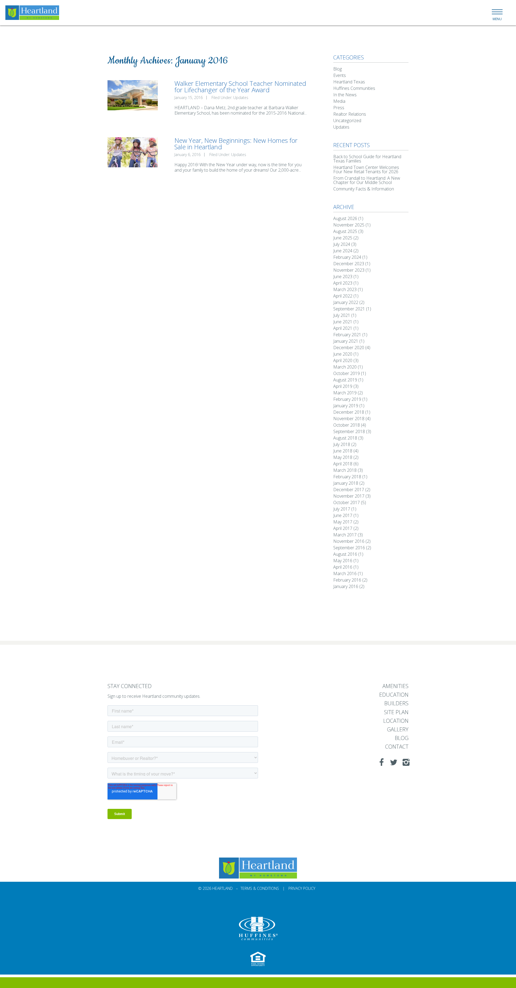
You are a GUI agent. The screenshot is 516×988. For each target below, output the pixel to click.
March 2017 (345, 535)
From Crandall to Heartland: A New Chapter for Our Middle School (366, 180)
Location (395, 721)
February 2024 (347, 257)
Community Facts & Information (363, 189)
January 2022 (345, 302)
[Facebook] (380, 762)
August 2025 (345, 231)
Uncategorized (347, 120)
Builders (396, 703)
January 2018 (345, 483)
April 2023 (342, 283)
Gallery (397, 729)
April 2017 (342, 528)
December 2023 (348, 264)
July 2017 (341, 509)
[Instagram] (404, 762)
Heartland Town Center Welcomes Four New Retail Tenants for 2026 (366, 169)
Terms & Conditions (260, 888)
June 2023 (342, 276)
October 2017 (346, 502)
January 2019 (345, 406)
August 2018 (345, 438)
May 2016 (342, 561)
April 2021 (342, 328)
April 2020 (342, 360)
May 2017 (342, 522)
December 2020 (348, 347)
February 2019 (347, 399)
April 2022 (342, 296)
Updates (240, 97)
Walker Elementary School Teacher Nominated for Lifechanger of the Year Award (240, 86)
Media (339, 101)
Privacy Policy (301, 888)
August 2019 (345, 380)
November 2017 (348, 496)
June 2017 (342, 515)
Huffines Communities (354, 88)
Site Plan (396, 712)
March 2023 (345, 289)
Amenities (395, 686)
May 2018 (342, 457)
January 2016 (345, 586)
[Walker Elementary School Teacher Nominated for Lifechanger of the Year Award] (133, 95)
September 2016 (349, 548)
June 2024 (342, 251)
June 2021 (342, 322)
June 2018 (342, 451)
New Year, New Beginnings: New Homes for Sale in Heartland (236, 143)
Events (339, 75)
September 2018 (349, 431)
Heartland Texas (349, 82)
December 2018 (348, 412)
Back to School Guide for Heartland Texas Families (367, 159)
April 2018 (342, 464)
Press (338, 108)
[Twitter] (392, 762)
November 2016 (348, 541)
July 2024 (341, 244)
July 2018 (341, 444)
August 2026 (345, 218)
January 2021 (345, 341)
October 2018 (346, 425)
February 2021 (347, 335)
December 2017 (348, 490)
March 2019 (345, 393)
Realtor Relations (349, 114)
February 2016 (347, 580)
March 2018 (345, 470)
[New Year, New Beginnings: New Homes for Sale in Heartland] (133, 152)
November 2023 (348, 270)
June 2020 (342, 354)
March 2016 (345, 573)
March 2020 (345, 367)
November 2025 (348, 225)
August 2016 (345, 554)
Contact (396, 747)
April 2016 (342, 567)
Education (393, 695)
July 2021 (341, 315)
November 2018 (348, 419)
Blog (337, 69)
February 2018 (347, 477)
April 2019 (342, 386)
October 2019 (346, 373)
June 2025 (342, 238)
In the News (345, 95)
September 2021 (349, 309)
